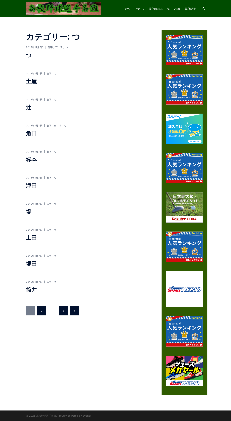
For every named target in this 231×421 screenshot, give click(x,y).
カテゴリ (140, 8)
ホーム (128, 8)
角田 (31, 133)
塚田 (31, 263)
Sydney (87, 415)
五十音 (59, 47)
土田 (31, 237)
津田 (31, 185)
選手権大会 (190, 8)
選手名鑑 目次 (156, 8)
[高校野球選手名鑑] (63, 8)
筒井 (31, 289)
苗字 (50, 47)
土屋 (31, 81)
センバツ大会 (173, 8)
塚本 (31, 159)
